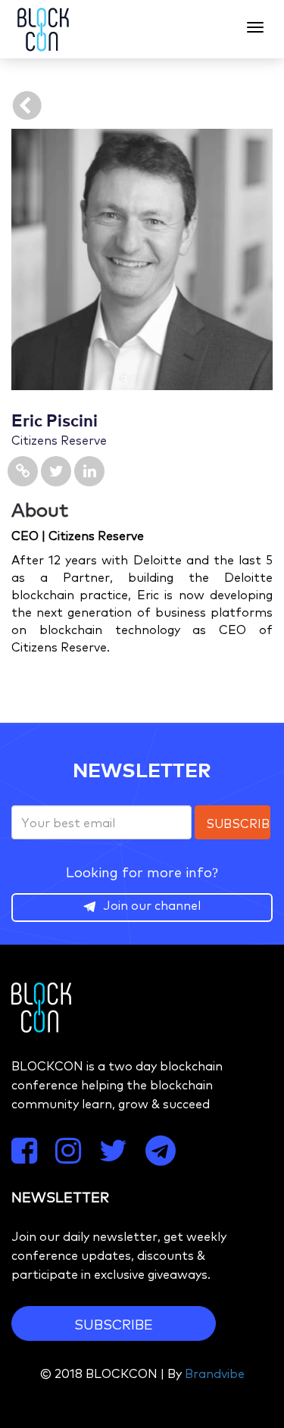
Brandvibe (215, 1372)
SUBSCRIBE (113, 1323)
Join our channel (152, 904)
